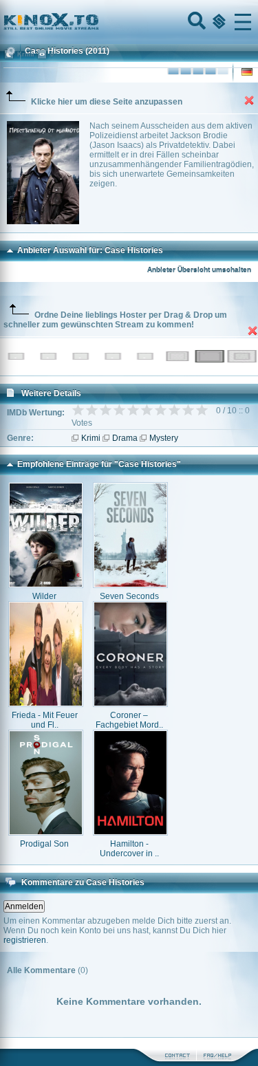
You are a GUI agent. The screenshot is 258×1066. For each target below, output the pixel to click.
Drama (125, 438)
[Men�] (243, 22)
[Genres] (217, 22)
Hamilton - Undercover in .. (129, 848)
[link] (129, 22)
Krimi (90, 438)
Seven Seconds (129, 596)
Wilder (44, 596)
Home (97, 22)
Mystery (163, 438)
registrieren (24, 940)
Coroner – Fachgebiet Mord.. (129, 720)
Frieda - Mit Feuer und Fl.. (45, 720)
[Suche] (195, 22)
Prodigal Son (44, 844)
